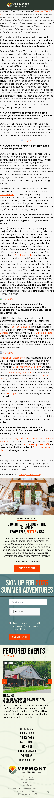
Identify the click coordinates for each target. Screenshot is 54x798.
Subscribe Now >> (25, 789)
